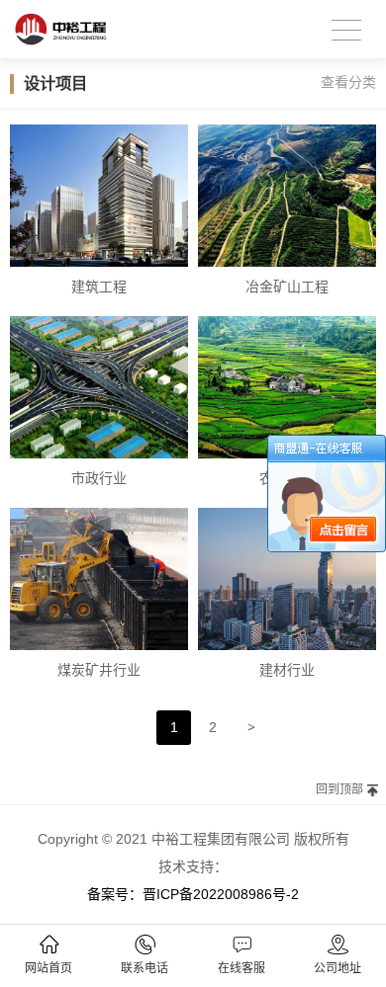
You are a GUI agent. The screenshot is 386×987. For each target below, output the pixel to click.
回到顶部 (339, 789)
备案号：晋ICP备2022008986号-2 (193, 894)
